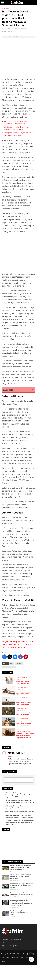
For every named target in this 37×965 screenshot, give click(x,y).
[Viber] (20, 656)
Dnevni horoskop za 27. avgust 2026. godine (19, 811)
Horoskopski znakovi (23, 731)
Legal (22, 958)
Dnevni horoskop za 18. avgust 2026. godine (23, 724)
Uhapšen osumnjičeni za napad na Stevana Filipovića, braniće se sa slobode (21, 912)
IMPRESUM (14, 958)
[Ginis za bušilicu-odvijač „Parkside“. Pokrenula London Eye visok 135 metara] (5, 886)
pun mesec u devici (9, 667)
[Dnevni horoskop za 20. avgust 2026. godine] (8, 701)
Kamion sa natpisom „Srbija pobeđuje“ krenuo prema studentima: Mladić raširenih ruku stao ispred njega (21, 902)
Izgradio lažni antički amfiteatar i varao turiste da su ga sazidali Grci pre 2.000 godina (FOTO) (21, 867)
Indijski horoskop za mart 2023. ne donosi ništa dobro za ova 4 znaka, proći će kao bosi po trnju (17, 644)
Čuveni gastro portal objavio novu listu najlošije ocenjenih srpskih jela (21, 893)
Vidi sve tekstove (28, 747)
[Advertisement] (18, 58)
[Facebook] (4, 656)
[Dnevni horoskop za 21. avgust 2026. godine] (8, 690)
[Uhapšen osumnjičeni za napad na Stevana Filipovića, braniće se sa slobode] (5, 913)
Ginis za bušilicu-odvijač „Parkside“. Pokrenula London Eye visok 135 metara (21, 885)
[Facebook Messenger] (15, 656)
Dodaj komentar (22, 28)
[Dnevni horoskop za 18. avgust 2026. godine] (8, 721)
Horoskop (5, 8)
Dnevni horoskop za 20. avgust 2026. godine (23, 703)
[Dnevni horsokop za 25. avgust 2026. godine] (8, 680)
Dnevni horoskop (22, 677)
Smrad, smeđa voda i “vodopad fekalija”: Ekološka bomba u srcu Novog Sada (20, 876)
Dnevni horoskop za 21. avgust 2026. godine (23, 693)
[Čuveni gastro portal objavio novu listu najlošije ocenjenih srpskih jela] (5, 895)
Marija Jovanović (8, 31)
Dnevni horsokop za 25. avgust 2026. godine (23, 682)
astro (11, 664)
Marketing (5, 958)
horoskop (19, 664)
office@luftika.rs (14, 946)
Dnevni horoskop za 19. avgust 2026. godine (23, 713)
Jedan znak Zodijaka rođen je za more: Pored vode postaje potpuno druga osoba (25, 736)
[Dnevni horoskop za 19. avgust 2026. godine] (8, 711)
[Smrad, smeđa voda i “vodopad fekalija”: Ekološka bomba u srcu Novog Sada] (5, 877)
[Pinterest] (25, 656)
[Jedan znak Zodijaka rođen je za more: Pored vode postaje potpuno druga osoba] (8, 732)
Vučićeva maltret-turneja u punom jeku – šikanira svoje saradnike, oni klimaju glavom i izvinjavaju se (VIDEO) (19, 795)
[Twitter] (9, 656)
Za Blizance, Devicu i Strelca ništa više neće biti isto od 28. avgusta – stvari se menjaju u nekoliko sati (19, 822)
